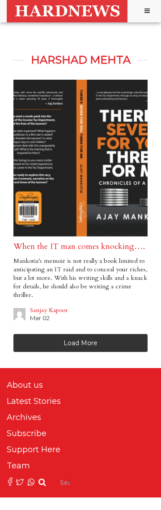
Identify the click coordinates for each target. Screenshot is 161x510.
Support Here (33, 449)
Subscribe (27, 433)
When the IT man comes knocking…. (80, 246)
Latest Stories (34, 401)
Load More (80, 343)
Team (18, 466)
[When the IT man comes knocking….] (80, 158)
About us (25, 385)
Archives (24, 417)
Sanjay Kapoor (49, 310)
